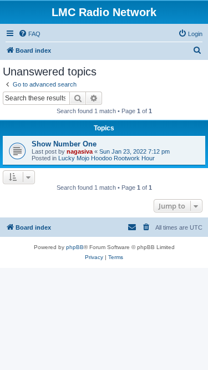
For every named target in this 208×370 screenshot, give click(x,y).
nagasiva (80, 151)
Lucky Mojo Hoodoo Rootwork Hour (106, 158)
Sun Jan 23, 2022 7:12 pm (134, 151)
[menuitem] (29, 33)
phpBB (75, 247)
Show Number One (64, 144)
